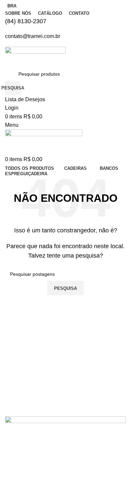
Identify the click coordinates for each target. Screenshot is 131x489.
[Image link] (65, 451)
